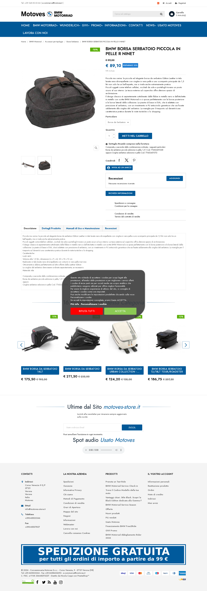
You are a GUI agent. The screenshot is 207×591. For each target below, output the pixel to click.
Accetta (120, 311)
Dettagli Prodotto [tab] (51, 228)
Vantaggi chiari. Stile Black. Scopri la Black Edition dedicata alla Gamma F (124, 499)
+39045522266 (32, 518)
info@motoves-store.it (35, 509)
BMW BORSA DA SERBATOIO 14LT (40, 370)
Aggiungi (174, 178)
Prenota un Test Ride (116, 481)
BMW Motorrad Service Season (121, 504)
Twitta (126, 160)
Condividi (119, 160)
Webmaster (68, 524)
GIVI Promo (111, 530)
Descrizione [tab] (30, 228)
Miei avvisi (153, 503)
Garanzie (67, 486)
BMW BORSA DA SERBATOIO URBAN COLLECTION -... (124, 370)
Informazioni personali (158, 481)
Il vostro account (160, 474)
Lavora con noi (70, 528)
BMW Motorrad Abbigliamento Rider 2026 (123, 536)
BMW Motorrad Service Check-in (122, 486)
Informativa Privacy (72, 490)
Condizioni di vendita (73, 503)
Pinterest (134, 160)
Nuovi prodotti (113, 513)
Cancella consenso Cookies (76, 533)
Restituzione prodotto (158, 486)
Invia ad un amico (119, 167)
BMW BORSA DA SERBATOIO (82, 369)
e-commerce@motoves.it (52, 3)
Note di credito (155, 494)
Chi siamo (68, 494)
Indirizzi (152, 498)
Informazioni (69, 520)
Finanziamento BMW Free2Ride (121, 526)
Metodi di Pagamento (73, 498)
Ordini (151, 490)
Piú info (75, 304)
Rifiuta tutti (87, 311)
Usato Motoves (113, 522)
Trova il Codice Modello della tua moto (122, 492)
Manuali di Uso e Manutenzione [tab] (83, 228)
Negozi (67, 516)
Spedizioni (68, 481)
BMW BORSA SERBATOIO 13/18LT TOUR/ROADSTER (167, 370)
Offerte (109, 509)
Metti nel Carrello (135, 136)
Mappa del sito (70, 511)
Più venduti (111, 517)
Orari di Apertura (71, 507)
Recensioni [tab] (111, 228)
